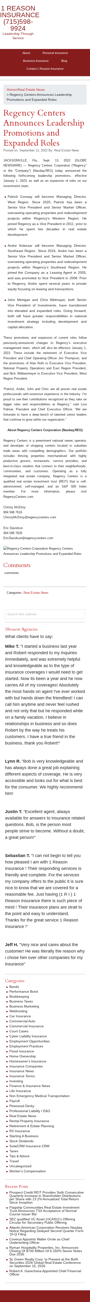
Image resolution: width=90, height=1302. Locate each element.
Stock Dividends (21, 1141)
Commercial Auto (22, 1021)
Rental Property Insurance (29, 1121)
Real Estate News (36, 593)
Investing (16, 1081)
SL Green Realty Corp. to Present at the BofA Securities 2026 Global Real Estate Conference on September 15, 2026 (45, 1262)
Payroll (14, 1101)
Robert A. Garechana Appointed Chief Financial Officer (45, 1272)
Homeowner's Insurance (27, 1061)
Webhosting (18, 1011)
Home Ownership (22, 1056)
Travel (14, 1161)
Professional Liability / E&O (29, 1111)
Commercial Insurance (26, 1026)
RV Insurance (19, 1131)
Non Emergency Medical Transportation (39, 1096)
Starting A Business (23, 1136)
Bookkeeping (19, 996)
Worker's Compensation (27, 1171)
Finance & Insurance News (29, 1086)
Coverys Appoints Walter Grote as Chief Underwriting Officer (39, 1240)
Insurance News (21, 1071)
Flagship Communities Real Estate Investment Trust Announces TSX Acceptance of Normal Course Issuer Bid (44, 1211)
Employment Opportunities (29, 1041)
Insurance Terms (22, 1076)
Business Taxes (21, 1001)
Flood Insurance (21, 1051)
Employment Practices (26, 1046)
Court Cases (18, 1031)
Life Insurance (20, 1091)
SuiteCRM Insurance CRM (29, 1146)
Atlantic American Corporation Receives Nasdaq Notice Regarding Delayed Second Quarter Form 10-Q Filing (46, 1231)
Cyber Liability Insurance (28, 1036)
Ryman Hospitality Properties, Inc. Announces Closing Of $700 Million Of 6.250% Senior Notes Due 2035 (45, 1251)
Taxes (13, 1151)
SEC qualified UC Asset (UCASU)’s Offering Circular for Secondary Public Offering (42, 1220)
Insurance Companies (26, 1066)
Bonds (14, 987)
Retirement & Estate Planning (31, 1126)
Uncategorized (20, 1166)
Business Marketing (24, 1006)
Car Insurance (20, 1016)
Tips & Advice (19, 1156)
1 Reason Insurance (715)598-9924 (20, 18)
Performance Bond (23, 991)
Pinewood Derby (21, 1106)
